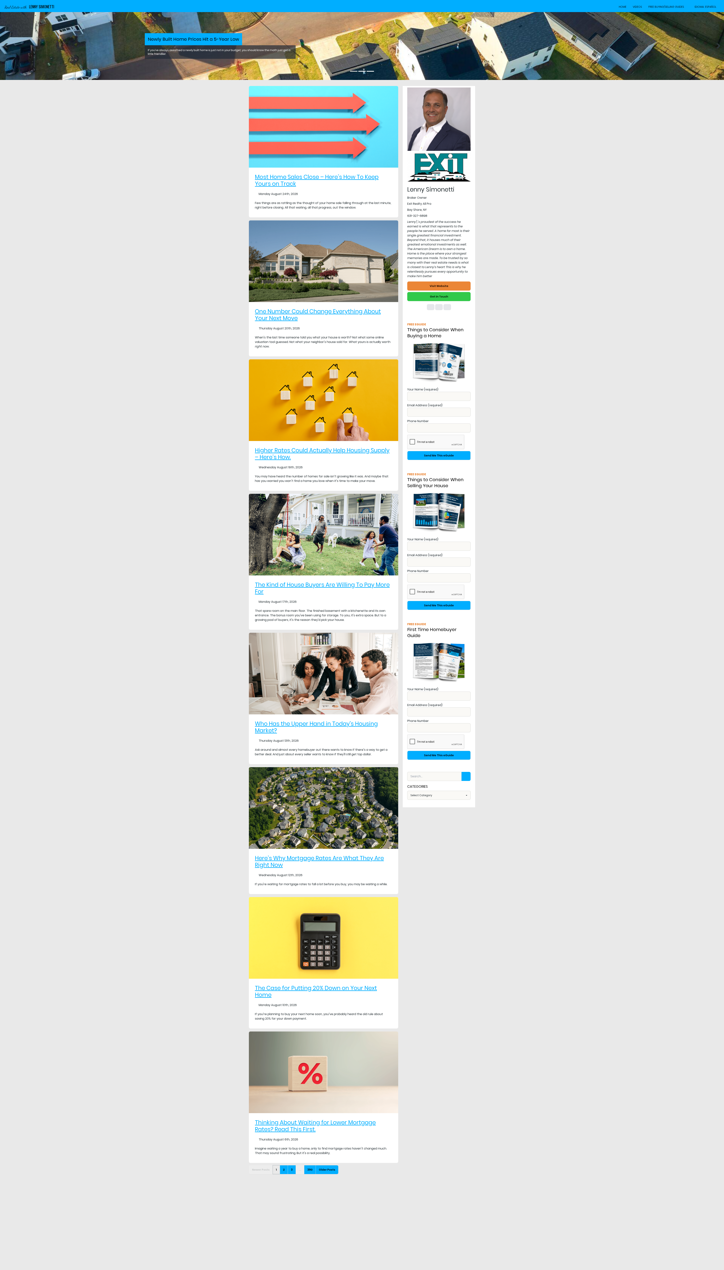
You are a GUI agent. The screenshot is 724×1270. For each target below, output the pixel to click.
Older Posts (327, 1170)
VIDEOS (637, 7)
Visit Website (439, 286)
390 (310, 1170)
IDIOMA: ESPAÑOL (705, 7)
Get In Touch (439, 296)
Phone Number (418, 421)
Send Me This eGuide (439, 455)
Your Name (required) (422, 389)
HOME (622, 7)
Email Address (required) (425, 405)
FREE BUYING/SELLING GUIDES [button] (666, 7)
